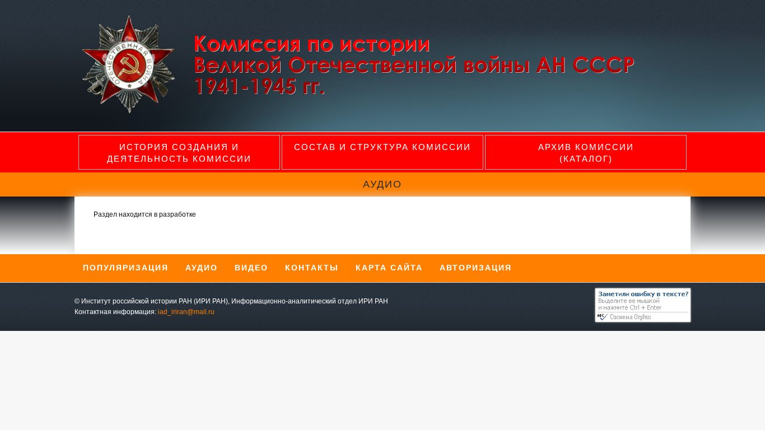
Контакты (312, 267)
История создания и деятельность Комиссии (179, 152)
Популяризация (126, 267)
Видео (251, 267)
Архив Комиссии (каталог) (586, 152)
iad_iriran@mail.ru (186, 312)
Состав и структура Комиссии (382, 147)
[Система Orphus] (640, 320)
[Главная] (367, 112)
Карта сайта (389, 267)
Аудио (201, 267)
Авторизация (476, 267)
